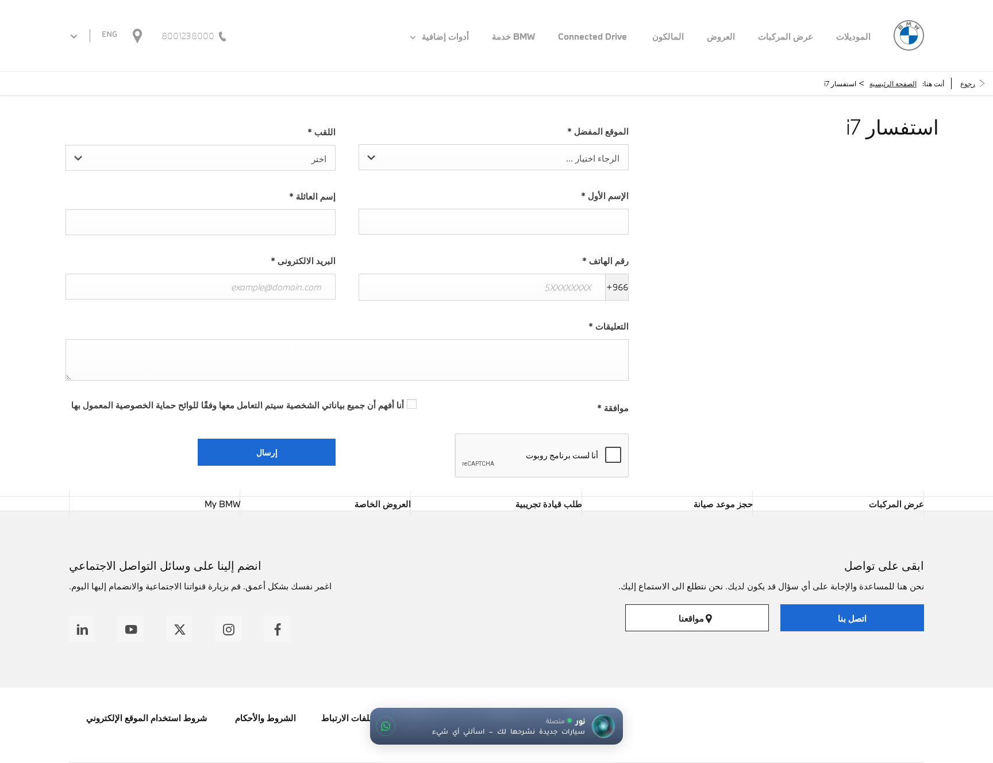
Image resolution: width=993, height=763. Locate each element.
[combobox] (494, 157)
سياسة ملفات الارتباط (361, 717)
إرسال (267, 452)
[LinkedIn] (82, 629)
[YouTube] (131, 629)
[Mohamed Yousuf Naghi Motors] (909, 35)
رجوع (967, 83)
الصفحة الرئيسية (893, 83)
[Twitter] (180, 629)
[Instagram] (228, 629)
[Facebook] (277, 629)
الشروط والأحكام (264, 717)
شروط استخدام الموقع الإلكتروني (146, 717)
